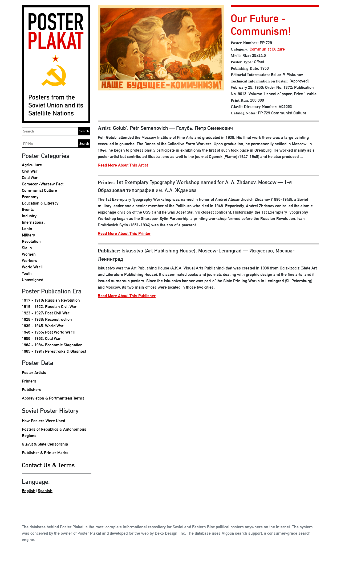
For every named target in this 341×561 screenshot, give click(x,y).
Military (28, 235)
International (33, 222)
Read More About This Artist (123, 165)
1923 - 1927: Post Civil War (45, 312)
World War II (32, 266)
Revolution (31, 241)
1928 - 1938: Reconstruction (47, 319)
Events (28, 209)
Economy (30, 196)
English (28, 490)
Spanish (45, 490)
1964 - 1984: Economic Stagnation (52, 344)
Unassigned (32, 279)
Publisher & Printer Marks (45, 452)
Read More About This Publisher (127, 295)
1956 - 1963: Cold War (41, 338)
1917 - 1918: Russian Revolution (51, 300)
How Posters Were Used (43, 420)
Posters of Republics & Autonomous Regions (54, 432)
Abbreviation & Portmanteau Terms (53, 398)
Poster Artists (34, 372)
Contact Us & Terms (48, 465)
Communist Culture (39, 190)
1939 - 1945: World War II (44, 325)
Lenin (27, 228)
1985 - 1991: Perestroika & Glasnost (54, 351)
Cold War (30, 177)
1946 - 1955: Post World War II (48, 332)
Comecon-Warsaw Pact (42, 183)
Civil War (29, 171)
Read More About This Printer (124, 233)
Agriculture (32, 164)
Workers (29, 260)
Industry (29, 215)
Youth (27, 273)
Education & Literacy (40, 203)
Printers (29, 381)
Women (29, 254)
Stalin (27, 247)
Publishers (31, 389)
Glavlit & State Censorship (45, 444)
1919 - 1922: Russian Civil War (49, 306)
